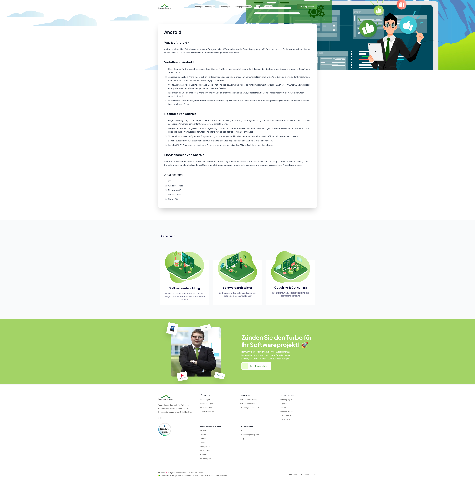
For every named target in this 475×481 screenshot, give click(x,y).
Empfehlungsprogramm (249, 435)
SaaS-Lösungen (206, 403)
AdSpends (204, 431)
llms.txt (314, 474)
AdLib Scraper (286, 415)
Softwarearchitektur (248, 403)
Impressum (293, 474)
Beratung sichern (307, 6)
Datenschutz (304, 474)
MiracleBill (204, 435)
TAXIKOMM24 (205, 450)
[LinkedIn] (159, 418)
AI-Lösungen (205, 399)
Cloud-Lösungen (207, 411)
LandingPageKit (286, 399)
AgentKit (284, 403)
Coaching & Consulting (249, 407)
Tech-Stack (285, 419)
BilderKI (203, 438)
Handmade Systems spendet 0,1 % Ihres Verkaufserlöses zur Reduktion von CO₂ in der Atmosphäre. (194, 476)
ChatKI (202, 442)
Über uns (244, 431)
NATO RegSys (205, 458)
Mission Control (286, 411)
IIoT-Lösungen (206, 407)
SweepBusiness (206, 446)
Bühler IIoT (204, 454)
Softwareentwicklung (249, 399)
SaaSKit (283, 407)
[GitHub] (163, 418)
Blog (258, 6)
